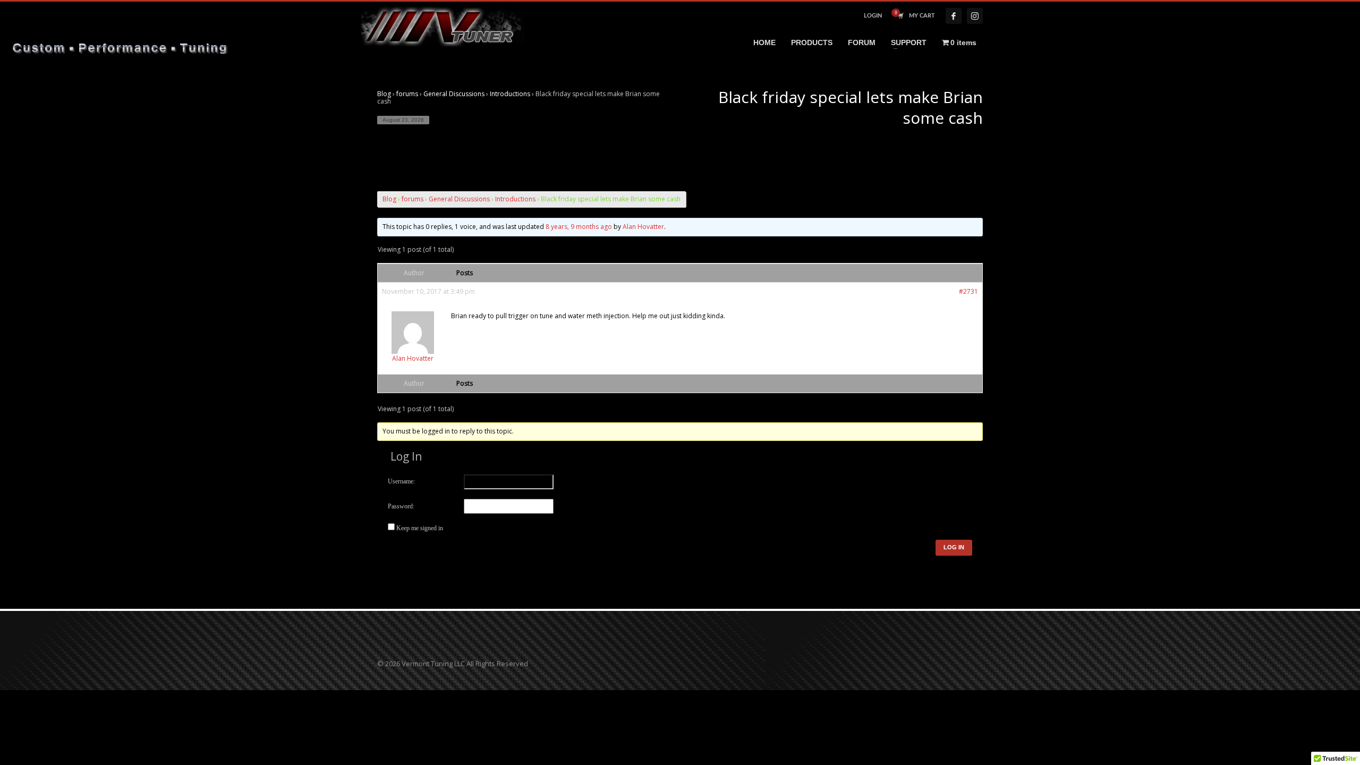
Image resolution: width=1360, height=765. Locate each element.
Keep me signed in (419, 528)
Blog (384, 93)
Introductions (510, 93)
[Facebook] (954, 16)
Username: (401, 481)
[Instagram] (975, 16)
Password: (401, 506)
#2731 (968, 291)
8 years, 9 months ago (579, 226)
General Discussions (453, 93)
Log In (954, 547)
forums (407, 93)
